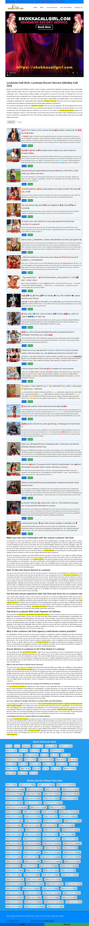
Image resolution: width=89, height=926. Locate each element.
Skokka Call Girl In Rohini (13, 852)
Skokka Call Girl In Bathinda (14, 803)
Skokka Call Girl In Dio (50, 816)
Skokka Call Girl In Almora (34, 789)
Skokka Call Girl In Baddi (33, 794)
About (42, 7)
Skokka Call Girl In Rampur (14, 902)
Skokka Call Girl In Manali (13, 843)
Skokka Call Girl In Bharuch (52, 794)
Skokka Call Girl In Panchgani (51, 893)
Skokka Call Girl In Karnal (33, 830)
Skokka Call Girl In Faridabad (14, 870)
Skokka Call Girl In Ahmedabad (15, 789)
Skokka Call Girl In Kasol (13, 839)
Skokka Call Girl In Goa (30, 866)
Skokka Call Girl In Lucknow (32, 839)
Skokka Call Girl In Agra (52, 789)
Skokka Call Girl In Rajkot (33, 897)
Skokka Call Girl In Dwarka (14, 816)
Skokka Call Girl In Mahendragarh (34, 906)
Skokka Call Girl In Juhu (68, 870)
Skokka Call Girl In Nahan (72, 861)
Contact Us (78, 7)
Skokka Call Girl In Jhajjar (13, 875)
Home (35, 7)
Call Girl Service (66, 7)
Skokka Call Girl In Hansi (33, 870)
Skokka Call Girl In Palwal (32, 893)
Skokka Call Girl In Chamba (38, 807)
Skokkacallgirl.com (24, 921)
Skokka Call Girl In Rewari (73, 902)
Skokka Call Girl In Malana (34, 879)
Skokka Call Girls (11, 784)
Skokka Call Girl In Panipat (50, 888)
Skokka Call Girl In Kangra (13, 834)
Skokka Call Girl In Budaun (32, 798)
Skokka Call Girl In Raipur (51, 897)
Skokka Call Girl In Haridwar (73, 821)
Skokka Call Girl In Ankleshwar (66, 784)
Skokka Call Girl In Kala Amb (71, 830)
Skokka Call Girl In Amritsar (46, 784)
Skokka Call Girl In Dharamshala (69, 812)
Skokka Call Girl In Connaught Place (16, 807)
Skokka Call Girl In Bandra (69, 798)
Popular (19, 122)
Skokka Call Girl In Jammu (31, 825)
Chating (30, 145)
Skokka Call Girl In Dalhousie (68, 816)
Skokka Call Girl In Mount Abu (51, 843)
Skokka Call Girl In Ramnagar (51, 852)
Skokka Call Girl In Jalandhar (14, 830)
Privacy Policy (46, 916)
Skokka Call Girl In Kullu (50, 834)
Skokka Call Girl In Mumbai (32, 843)
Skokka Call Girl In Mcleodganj (48, 866)
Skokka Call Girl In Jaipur (67, 825)
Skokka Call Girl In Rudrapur (72, 893)
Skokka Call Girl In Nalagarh (35, 884)
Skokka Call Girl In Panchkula (33, 848)
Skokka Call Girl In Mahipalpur (72, 843)
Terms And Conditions (58, 916)
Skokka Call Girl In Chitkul (57, 807)
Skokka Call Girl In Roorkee (32, 852)
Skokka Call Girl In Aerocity (70, 789)
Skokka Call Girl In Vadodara (33, 902)
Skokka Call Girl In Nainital (13, 848)
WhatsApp (67, 924)
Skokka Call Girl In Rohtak (68, 888)
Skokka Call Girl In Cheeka (33, 803)
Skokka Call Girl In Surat (31, 857)
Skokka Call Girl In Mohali (70, 839)
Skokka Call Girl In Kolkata (32, 834)
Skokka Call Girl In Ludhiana (51, 839)
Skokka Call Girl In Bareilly (51, 798)
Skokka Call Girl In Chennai (31, 812)
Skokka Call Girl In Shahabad (72, 852)
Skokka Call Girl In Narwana (54, 884)
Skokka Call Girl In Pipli (13, 888)
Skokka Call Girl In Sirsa (69, 897)
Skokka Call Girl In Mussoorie (14, 879)
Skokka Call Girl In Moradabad (15, 884)
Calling (24, 145)
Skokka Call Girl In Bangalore (14, 794)
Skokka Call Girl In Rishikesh (14, 897)
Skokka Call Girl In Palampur (31, 888)
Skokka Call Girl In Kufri (13, 866)
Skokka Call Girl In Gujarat (33, 821)
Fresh (10, 122)
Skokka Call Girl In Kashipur (50, 875)
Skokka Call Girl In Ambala (27, 784)
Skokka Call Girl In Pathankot (71, 857)
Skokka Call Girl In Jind (49, 825)
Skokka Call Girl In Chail (13, 812)
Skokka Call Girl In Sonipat (13, 861)
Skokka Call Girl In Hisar (51, 870)
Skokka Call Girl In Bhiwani (14, 798)
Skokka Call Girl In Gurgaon (14, 821)
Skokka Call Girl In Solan (13, 857)
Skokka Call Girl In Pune (70, 848)
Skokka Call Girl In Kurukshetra (54, 902)
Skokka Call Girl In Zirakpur (55, 906)
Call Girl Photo (52, 7)
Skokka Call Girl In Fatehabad (69, 866)
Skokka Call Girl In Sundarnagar (52, 861)
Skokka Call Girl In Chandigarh (53, 803)
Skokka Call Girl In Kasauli (51, 830)
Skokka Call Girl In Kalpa (67, 834)
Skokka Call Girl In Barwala (71, 794)
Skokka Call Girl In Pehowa (14, 893)
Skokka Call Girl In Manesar (70, 875)
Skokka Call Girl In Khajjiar (32, 861)
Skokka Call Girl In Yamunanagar (50, 857)
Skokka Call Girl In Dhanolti (33, 816)
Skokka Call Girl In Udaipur (14, 906)
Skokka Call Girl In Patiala (52, 848)
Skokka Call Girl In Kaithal (31, 875)
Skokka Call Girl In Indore (13, 825)
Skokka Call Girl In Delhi (49, 812)
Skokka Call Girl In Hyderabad (52, 821)
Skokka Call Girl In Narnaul (73, 884)
